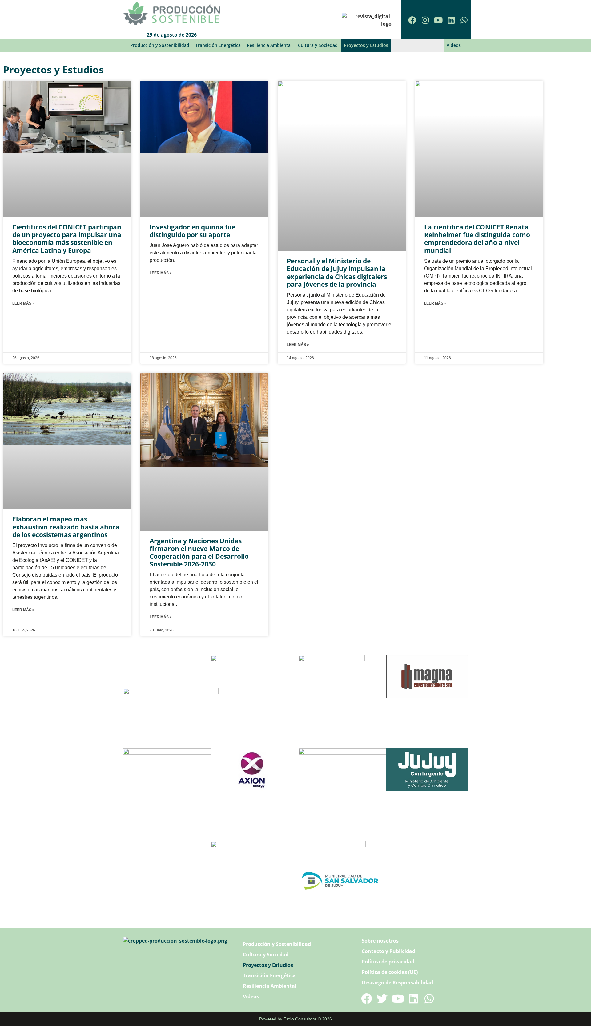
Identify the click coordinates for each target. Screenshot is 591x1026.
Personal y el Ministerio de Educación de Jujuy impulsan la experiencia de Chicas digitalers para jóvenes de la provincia (337, 273)
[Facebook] (412, 20)
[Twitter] (382, 998)
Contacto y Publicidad (388, 951)
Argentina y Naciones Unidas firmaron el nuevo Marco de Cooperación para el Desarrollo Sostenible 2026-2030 (199, 553)
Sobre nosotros (380, 940)
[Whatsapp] (464, 20)
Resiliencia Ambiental (269, 45)
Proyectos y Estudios (366, 45)
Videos (454, 45)
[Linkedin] (451, 20)
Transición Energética (218, 45)
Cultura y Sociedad (318, 45)
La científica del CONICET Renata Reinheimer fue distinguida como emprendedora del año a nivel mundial (477, 239)
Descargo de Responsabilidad (397, 982)
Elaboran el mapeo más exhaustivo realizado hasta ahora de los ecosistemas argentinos (65, 527)
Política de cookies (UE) (390, 972)
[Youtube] (438, 20)
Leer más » (23, 303)
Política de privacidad (388, 961)
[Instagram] (425, 20)
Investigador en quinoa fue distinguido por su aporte (192, 231)
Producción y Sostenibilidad (159, 45)
